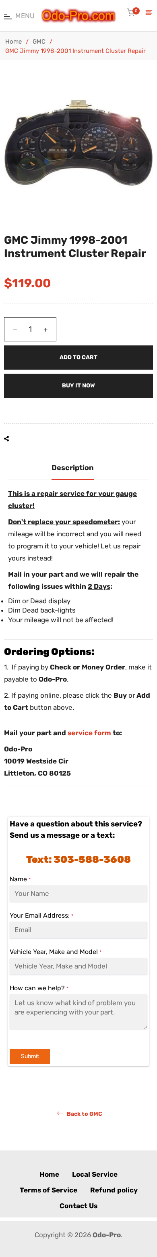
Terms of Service (48, 1190)
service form (89, 733)
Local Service (95, 1174)
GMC (39, 41)
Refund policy (114, 1190)
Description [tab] (73, 467)
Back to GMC (84, 1113)
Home (13, 41)
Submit (30, 1056)
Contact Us (78, 1206)
